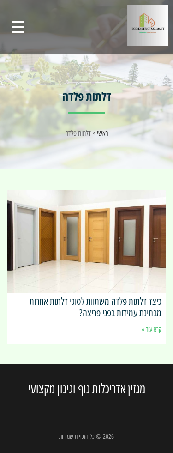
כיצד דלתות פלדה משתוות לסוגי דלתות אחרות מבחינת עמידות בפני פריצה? (95, 307)
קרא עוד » (151, 329)
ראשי (102, 133)
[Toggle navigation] (18, 27)
